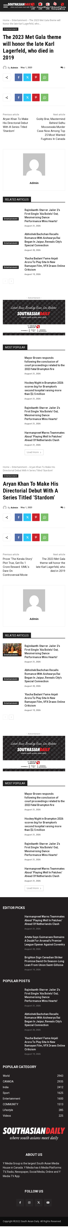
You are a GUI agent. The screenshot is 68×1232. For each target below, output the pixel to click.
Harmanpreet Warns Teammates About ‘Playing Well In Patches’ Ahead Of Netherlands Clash (45, 436)
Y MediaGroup (62, 8)
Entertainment (19, 20)
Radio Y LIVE (48, 8)
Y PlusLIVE (33, 8)
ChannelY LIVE (40, 8)
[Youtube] (48, 1202)
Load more (33, 452)
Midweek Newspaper (55, 8)
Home (6, 20)
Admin (14, 67)
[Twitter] (27, 77)
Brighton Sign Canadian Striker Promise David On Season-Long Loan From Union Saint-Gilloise (44, 961)
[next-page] (11, 281)
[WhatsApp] (44, 77)
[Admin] (5, 68)
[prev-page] (5, 281)
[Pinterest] (36, 77)
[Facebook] (18, 77)
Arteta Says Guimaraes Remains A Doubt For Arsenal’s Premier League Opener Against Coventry (45, 941)
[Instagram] (29, 1202)
